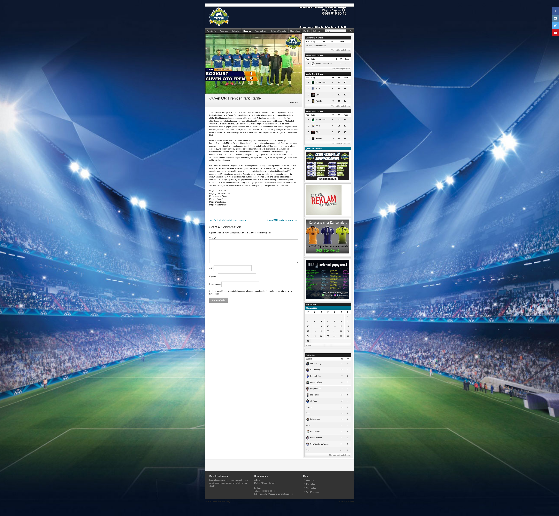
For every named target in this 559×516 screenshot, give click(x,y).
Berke (308, 425)
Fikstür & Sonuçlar (278, 30)
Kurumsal (224, 30)
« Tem (308, 345)
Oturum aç (310, 480)
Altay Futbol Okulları (324, 63)
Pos (307, 41)
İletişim (316, 30)
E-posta (213, 276)
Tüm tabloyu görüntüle (340, 50)
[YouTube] (555, 32)
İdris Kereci (314, 394)
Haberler (247, 30)
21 (335, 331)
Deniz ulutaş (315, 369)
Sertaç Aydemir (316, 437)
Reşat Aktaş (315, 431)
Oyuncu (309, 358)
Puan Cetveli (260, 30)
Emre (308, 450)
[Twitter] (555, 25)
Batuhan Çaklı (315, 419)
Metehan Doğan (316, 363)
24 (308, 336)
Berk (307, 413)
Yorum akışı (311, 488)
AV (331, 41)
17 (308, 331)
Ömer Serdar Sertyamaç (319, 444)
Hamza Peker (315, 376)
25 (315, 336)
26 (321, 336)
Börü (318, 94)
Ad (211, 268)
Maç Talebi (295, 30)
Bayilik (306, 30)
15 (341, 326)
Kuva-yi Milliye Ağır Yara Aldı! (282, 220)
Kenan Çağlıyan (316, 382)
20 (328, 331)
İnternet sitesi (215, 284)
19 (321, 331)
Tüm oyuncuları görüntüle (339, 455)
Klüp (313, 41)
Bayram (309, 407)
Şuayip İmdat (315, 388)
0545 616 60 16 (268, 490)
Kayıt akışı (310, 484)
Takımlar (236, 30)
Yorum (212, 238)
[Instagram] (555, 18)
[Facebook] (555, 11)
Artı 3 (318, 88)
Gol (341, 358)
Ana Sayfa (211, 30)
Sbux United (321, 82)
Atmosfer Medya (346, 501)
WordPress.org (312, 492)
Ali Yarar (313, 401)
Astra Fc (319, 101)
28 (335, 336)
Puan (341, 41)
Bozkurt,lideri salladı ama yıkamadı (228, 220)
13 (328, 326)
